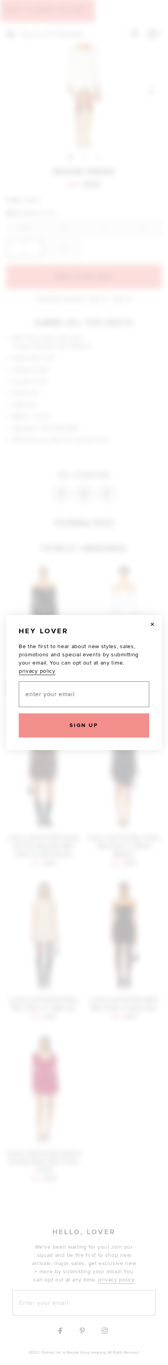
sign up (84, 725)
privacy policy (37, 671)
